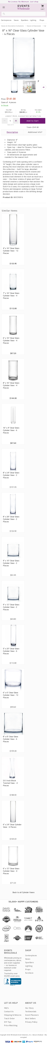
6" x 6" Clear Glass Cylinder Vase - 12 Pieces (10, 695)
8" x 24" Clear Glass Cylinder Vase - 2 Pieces (11, 475)
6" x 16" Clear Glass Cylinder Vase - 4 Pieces (11, 340)
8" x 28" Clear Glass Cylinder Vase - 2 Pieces (11, 519)
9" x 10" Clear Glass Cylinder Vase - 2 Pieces (11, 563)
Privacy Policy (31, 1022)
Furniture (29, 973)
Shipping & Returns (12, 1015)
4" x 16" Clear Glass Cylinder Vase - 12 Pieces (11, 250)
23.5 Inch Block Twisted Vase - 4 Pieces (10, 783)
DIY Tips (7, 1022)
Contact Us (9, 1011)
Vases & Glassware (34, 26)
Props (42, 20)
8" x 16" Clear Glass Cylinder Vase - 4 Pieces (11, 385)
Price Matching (10, 1025)
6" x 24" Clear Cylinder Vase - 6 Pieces (12, 826)
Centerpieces (6, 20)
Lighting (33, 20)
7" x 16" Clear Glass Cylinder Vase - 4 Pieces (11, 295)
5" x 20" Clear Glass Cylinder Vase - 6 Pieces (11, 651)
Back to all (23, 892)
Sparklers (24, 20)
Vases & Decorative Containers (12, 26)
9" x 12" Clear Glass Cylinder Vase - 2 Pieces (11, 607)
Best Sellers (30, 1018)
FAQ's (6, 1008)
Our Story (29, 1008)
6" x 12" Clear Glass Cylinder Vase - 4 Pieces (11, 871)
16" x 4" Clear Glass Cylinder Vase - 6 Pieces (11, 430)
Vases (16, 20)
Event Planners (32, 1015)
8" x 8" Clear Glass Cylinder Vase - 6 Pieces (10, 739)
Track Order (9, 1018)
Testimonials (30, 1011)
